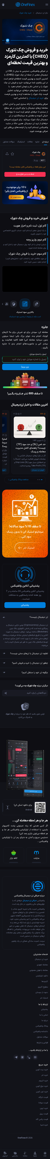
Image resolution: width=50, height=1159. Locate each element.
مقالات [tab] (30, 141)
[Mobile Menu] (47, 4)
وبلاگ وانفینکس (42, 1026)
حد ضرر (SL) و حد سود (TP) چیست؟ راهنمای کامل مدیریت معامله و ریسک (30, 448)
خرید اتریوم (43, 1080)
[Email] (35, 1057)
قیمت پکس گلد (42, 1119)
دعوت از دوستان (41, 992)
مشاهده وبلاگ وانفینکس (19, 479)
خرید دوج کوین (42, 1086)
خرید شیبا (44, 1125)
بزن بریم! (25, 367)
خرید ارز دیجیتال (36, 98)
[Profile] (3, 4)
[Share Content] (7, 154)
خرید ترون (44, 1108)
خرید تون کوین (42, 1091)
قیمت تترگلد (43, 1097)
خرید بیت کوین (42, 1069)
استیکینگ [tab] (21, 141)
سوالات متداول (42, 1037)
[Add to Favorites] (12, 154)
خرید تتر (44, 1075)
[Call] (28, 1057)
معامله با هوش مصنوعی (38, 970)
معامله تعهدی (42, 964)
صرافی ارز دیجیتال (30, 900)
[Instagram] (22, 1057)
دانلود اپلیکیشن (42, 975)
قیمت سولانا (43, 1102)
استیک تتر (44, 998)
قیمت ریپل (44, 1113)
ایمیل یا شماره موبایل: (37, 354)
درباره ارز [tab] (45, 141)
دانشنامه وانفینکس (40, 1031)
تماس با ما (43, 1015)
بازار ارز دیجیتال (42, 13)
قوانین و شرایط (42, 1042)
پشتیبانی (25, 605)
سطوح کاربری (43, 987)
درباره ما (45, 1020)
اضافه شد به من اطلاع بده (26, 174)
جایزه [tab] (37, 141)
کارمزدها (45, 981)
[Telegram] (16, 1057)
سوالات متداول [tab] (9, 141)
